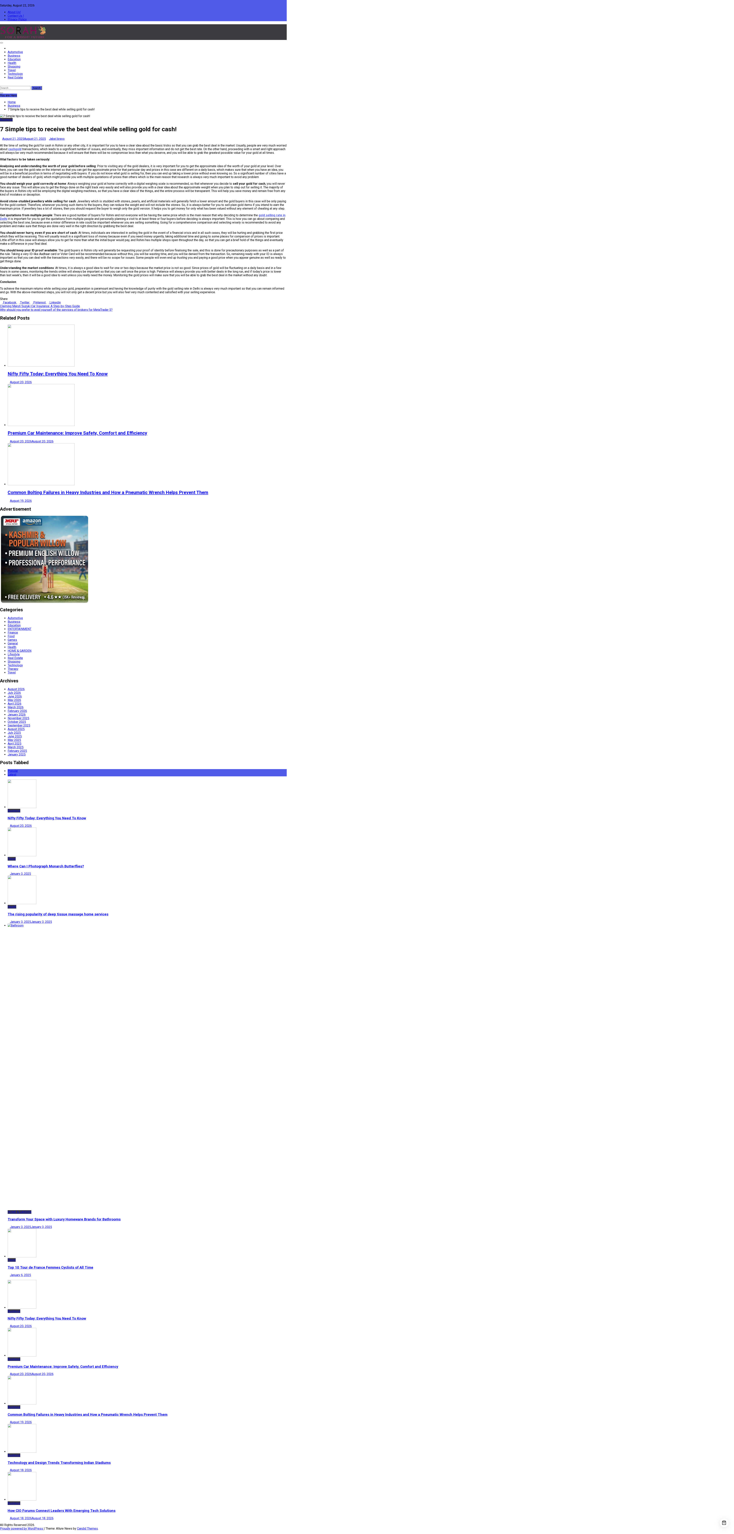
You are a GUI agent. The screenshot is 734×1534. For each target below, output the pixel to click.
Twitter (24, 302)
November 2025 (18, 718)
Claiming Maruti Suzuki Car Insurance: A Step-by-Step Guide (40, 306)
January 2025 (17, 754)
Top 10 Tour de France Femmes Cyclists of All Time (50, 1267)
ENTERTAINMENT (19, 629)
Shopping (14, 66)
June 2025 (15, 736)
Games (12, 640)
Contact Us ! (16, 16)
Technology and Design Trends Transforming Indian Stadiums (59, 1463)
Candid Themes (87, 1528)
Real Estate (15, 77)
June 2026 (15, 696)
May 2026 (14, 700)
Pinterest (39, 302)
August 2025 (16, 729)
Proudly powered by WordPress (22, 1528)
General (13, 643)
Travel (12, 70)
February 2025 (17, 751)
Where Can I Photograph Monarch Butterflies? (46, 866)
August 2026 (16, 689)
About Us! (14, 12)
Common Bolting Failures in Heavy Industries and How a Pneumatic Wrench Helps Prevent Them (108, 492)
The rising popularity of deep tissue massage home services (58, 914)
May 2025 (14, 740)
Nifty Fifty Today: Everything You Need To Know (58, 374)
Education (14, 59)
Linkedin (55, 302)
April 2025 (14, 743)
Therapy (13, 669)
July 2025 (14, 733)
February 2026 (17, 711)
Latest (12, 774)
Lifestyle (14, 654)
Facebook (9, 302)
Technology (15, 74)
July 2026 (14, 693)
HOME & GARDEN (19, 651)
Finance (13, 632)
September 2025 (19, 725)
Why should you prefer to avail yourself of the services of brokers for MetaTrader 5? (56, 310)
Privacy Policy (17, 19)
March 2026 (16, 707)
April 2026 (14, 703)
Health (12, 63)
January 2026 (17, 714)
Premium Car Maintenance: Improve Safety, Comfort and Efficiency (77, 433)
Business (14, 56)
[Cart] (724, 1523)
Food (11, 636)
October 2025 (17, 722)
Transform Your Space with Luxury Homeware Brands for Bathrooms (64, 1219)
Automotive (15, 52)
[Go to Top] (1, 1532)
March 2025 (16, 747)
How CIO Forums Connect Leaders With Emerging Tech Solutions (61, 1511)
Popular (13, 771)
